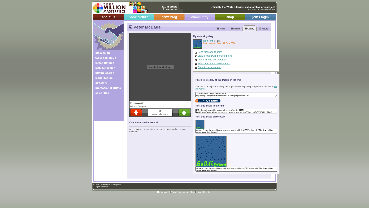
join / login (260, 17)
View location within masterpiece (215, 56)
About (167, 192)
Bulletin (236, 29)
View (173, 192)
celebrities (102, 92)
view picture (139, 17)
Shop (192, 192)
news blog (169, 17)
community (199, 17)
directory (101, 82)
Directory (207, 192)
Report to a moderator (209, 67)
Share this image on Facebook (214, 63)
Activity (264, 29)
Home (160, 192)
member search (105, 67)
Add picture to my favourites (212, 59)
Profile (222, 29)
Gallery (250, 29)
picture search (104, 72)
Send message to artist (210, 52)
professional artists (108, 87)
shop (230, 17)
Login (198, 192)
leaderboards (104, 77)
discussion (102, 52)
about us (108, 17)
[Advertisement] (106, 109)
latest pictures (104, 62)
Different (208, 40)
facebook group (105, 57)
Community (183, 192)
